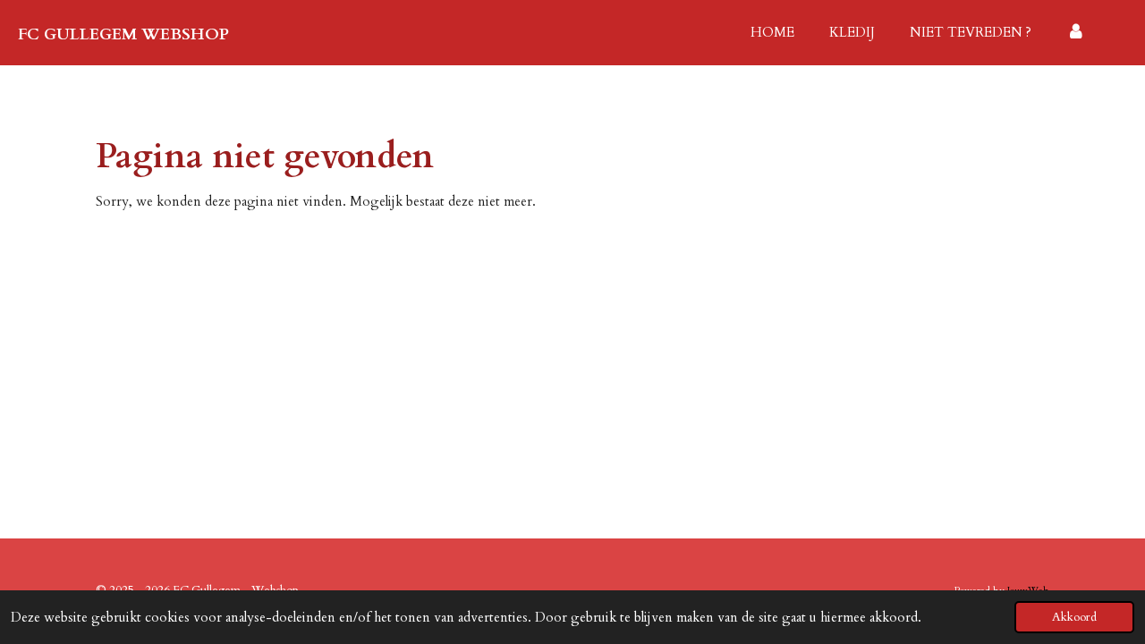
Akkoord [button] (1074, 617)
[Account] (1076, 32)
